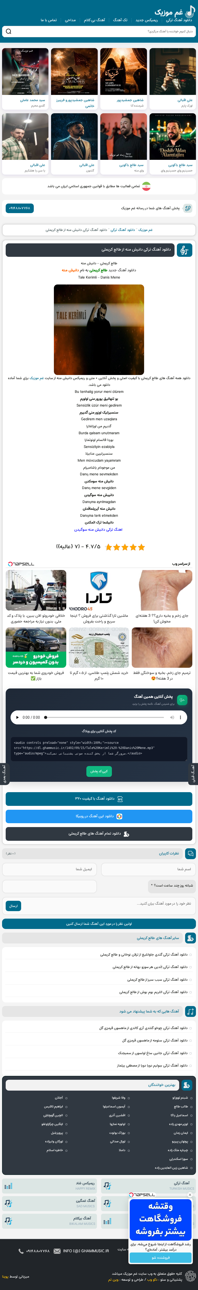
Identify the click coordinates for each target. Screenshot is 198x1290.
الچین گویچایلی (53, 1115)
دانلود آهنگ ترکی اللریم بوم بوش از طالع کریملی (153, 992)
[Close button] (190, 1194)
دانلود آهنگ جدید (122, 270)
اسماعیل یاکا (179, 1115)
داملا (122, 1150)
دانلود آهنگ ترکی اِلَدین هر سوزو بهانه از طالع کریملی (150, 967)
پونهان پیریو (180, 1141)
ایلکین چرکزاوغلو (52, 1124)
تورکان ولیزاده (54, 1141)
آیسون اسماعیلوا (114, 1106)
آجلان (59, 1098)
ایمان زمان (181, 1133)
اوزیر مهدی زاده (178, 1124)
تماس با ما (49, 20)
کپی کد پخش (99, 771)
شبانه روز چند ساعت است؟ (172, 886)
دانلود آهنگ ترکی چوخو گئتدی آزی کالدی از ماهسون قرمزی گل (143, 1028)
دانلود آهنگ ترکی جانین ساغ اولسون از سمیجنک (152, 1053)
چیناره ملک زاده (178, 1150)
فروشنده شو (161, 1258)
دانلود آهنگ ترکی (179, 20)
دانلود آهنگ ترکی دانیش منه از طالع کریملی (136, 249)
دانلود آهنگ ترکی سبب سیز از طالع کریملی (157, 980)
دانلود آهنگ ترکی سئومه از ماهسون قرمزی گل (154, 1041)
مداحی (70, 20)
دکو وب (152, 1280)
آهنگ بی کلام (94, 20)
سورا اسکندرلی (178, 1159)
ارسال (13, 906)
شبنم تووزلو (180, 1098)
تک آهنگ (120, 20)
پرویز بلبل (57, 1133)
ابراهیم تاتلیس (53, 1106)
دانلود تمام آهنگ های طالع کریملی (95, 833)
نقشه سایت (126, 1249)
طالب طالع (181, 1106)
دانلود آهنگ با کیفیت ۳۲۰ (94, 799)
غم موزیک (175, 12)
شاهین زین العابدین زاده (171, 1168)
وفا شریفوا (118, 1098)
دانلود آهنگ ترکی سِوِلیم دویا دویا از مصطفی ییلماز (152, 1066)
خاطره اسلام (55, 1150)
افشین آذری (117, 1115)
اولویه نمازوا (117, 1124)
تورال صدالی (117, 1141)
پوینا (5, 1277)
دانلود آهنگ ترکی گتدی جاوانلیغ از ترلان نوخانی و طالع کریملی (143, 955)
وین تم (113, 1280)
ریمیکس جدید (147, 20)
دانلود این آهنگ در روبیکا (95, 816)
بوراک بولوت (117, 1133)
